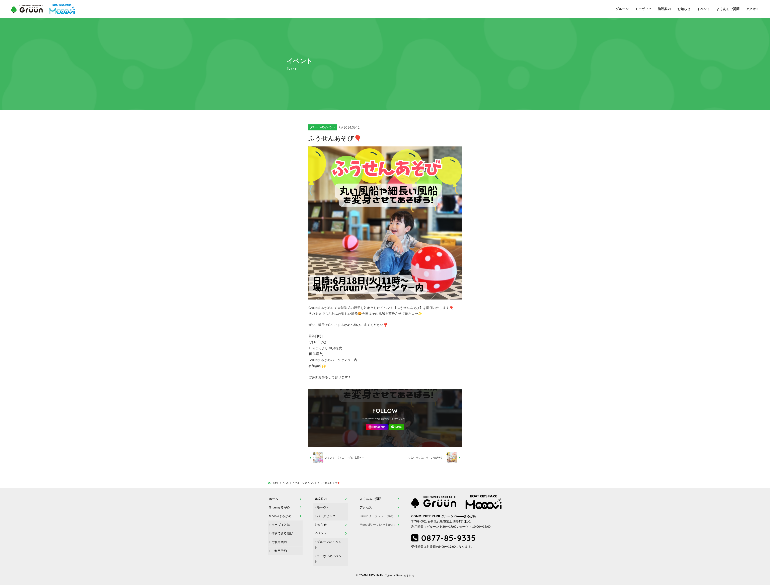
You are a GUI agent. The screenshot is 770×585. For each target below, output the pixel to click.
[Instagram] (377, 427)
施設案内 (664, 9)
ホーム (273, 498)
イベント (703, 9)
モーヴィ (641, 9)
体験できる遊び (282, 533)
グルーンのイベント (323, 127)
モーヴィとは (281, 524)
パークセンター (327, 516)
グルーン (622, 9)
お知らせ (684, 9)
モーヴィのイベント (327, 559)
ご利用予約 (279, 551)
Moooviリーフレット (377, 524)
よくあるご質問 (728, 9)
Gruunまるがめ (279, 507)
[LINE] (396, 427)
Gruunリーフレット (376, 516)
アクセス (752, 9)
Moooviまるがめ (280, 516)
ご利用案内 (279, 542)
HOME (275, 483)
